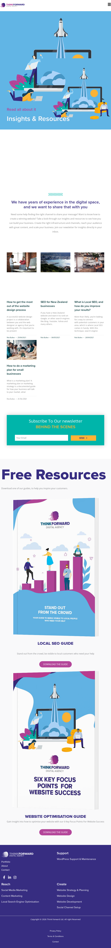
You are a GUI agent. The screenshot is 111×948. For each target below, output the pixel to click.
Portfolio (5, 861)
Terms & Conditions (55, 936)
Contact (5, 869)
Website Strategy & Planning (73, 890)
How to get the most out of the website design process (20, 306)
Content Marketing (11, 895)
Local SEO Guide (55, 643)
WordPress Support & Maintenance (76, 859)
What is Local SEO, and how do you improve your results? (88, 306)
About (4, 865)
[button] (77, 5)
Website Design (66, 895)
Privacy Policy (55, 931)
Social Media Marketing (14, 890)
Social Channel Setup (69, 907)
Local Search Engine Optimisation (20, 901)
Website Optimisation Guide (55, 816)
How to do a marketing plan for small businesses (21, 369)
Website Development (69, 901)
